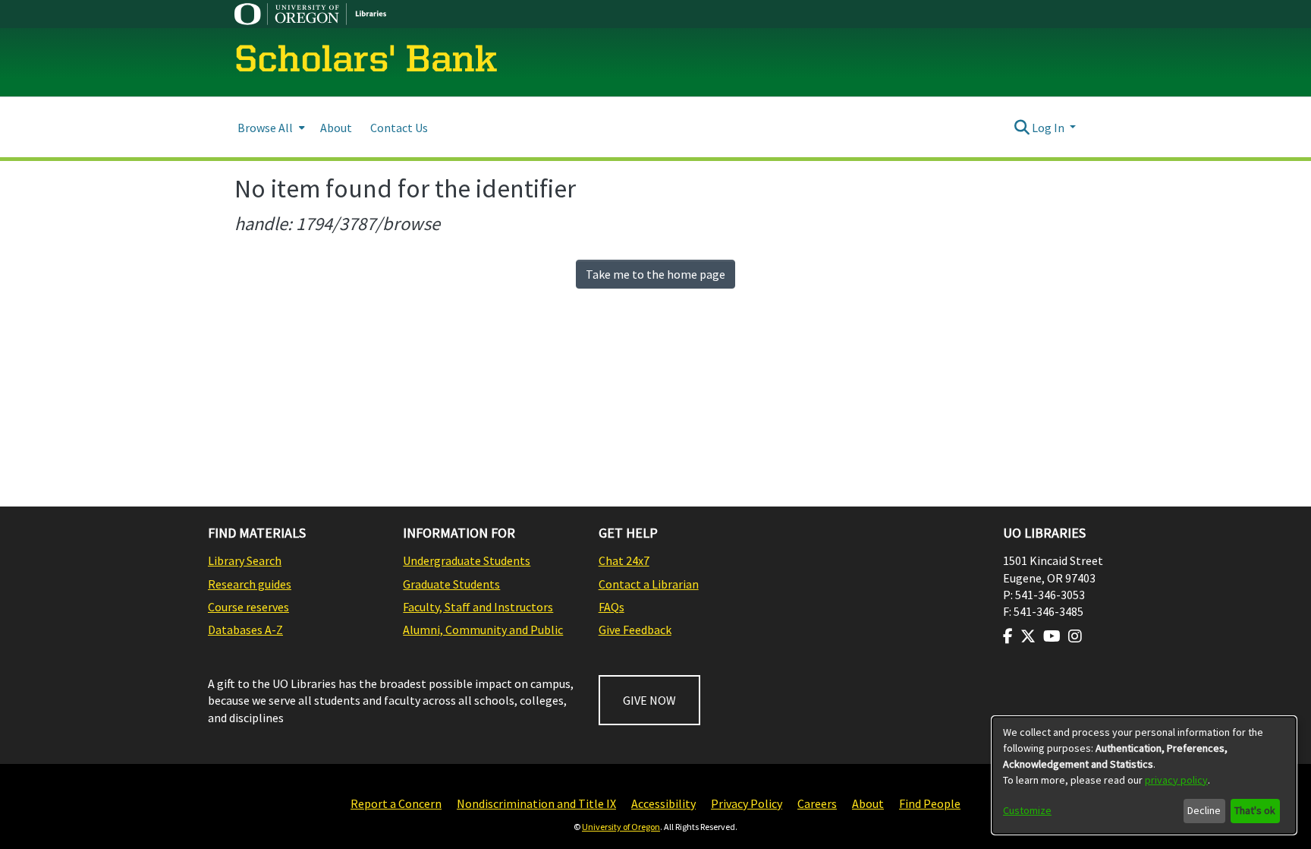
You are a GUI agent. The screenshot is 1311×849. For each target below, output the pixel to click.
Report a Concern (396, 803)
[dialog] (1144, 775)
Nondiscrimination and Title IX (536, 803)
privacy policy (1176, 780)
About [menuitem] (336, 127)
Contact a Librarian (649, 584)
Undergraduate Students (466, 560)
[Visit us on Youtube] (1052, 636)
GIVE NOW (649, 700)
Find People (929, 803)
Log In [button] (1049, 127)
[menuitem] (269, 127)
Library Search (244, 560)
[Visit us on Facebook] (1008, 636)
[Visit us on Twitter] (1028, 636)
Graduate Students (451, 584)
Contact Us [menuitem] (399, 127)
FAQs (611, 606)
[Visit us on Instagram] (1075, 636)
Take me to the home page (655, 274)
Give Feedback (635, 629)
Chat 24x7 (624, 560)
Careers (817, 803)
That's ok (1254, 810)
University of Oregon (621, 826)
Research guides (249, 584)
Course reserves (248, 606)
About (868, 803)
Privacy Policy (746, 803)
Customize (1027, 810)
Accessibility (663, 803)
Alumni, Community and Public (483, 629)
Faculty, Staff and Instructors (478, 606)
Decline (1204, 810)
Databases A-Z (245, 629)
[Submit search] (1021, 127)
